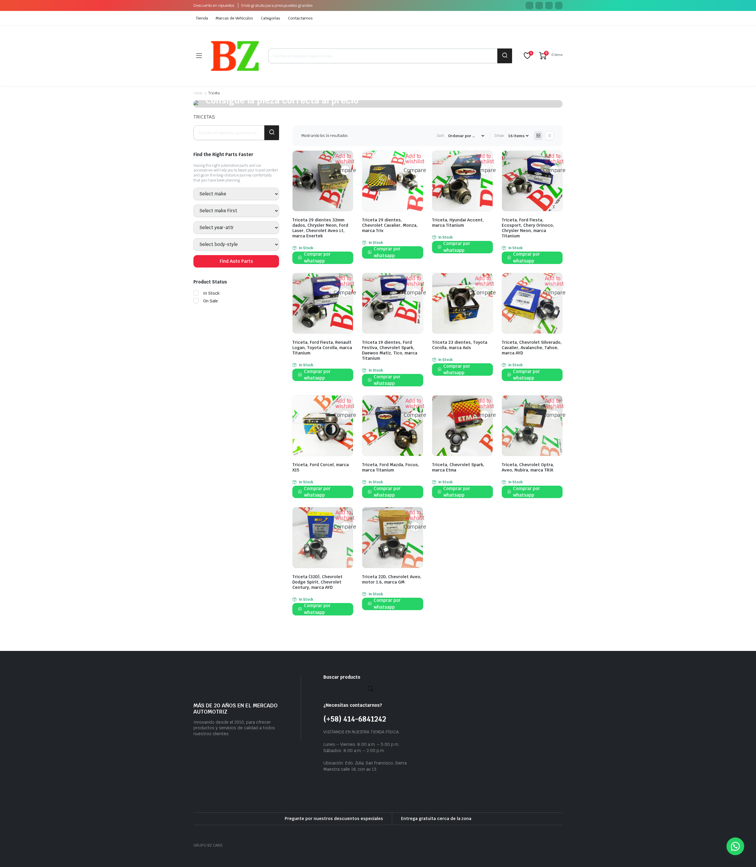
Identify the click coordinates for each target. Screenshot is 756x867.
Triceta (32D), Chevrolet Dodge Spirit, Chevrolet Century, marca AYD (317, 582)
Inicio (197, 93)
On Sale (210, 301)
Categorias (270, 18)
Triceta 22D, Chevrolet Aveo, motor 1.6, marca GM (391, 579)
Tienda (202, 18)
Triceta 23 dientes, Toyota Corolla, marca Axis (459, 345)
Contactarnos (300, 18)
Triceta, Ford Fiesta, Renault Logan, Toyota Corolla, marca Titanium (322, 348)
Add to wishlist (345, 158)
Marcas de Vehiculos (234, 18)
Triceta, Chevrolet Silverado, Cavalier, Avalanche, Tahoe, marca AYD (532, 348)
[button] (735, 846)
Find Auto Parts (236, 261)
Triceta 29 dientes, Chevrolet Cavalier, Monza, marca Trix (390, 225)
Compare (345, 170)
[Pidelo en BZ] (235, 55)
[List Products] (549, 135)
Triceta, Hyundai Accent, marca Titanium (458, 222)
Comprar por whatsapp (317, 258)
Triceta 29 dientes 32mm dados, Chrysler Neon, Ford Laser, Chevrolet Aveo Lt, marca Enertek (320, 228)
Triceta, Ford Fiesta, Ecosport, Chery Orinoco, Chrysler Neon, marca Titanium (528, 228)
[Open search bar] (371, 688)
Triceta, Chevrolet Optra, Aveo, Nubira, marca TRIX (528, 467)
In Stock (211, 293)
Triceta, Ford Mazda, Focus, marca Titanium (390, 467)
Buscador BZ (504, 55)
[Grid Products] (538, 135)
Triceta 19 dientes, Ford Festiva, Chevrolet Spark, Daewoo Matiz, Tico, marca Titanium (389, 350)
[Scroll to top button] (742, 853)
